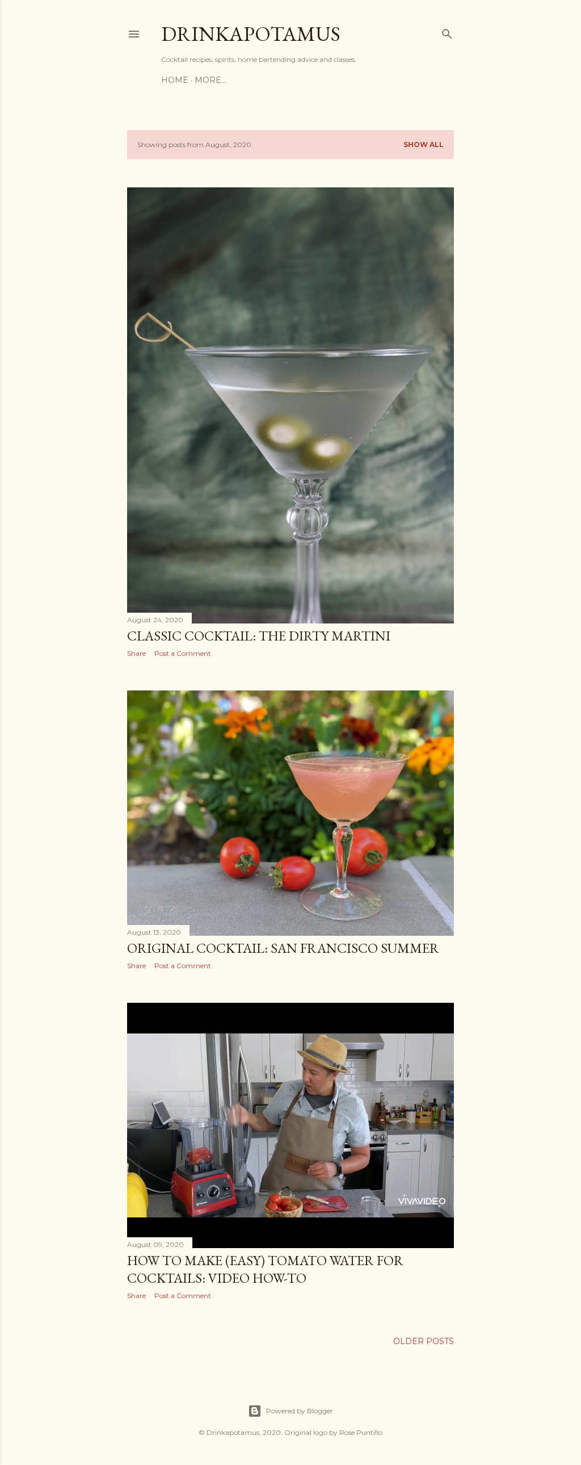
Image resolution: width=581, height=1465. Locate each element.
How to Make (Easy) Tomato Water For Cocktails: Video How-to (265, 1269)
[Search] (447, 31)
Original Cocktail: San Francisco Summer (283, 948)
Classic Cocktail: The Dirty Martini (258, 635)
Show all (423, 144)
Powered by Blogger (299, 1411)
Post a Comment (182, 653)
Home (174, 80)
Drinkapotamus (250, 33)
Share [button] (136, 653)
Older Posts (423, 1341)
